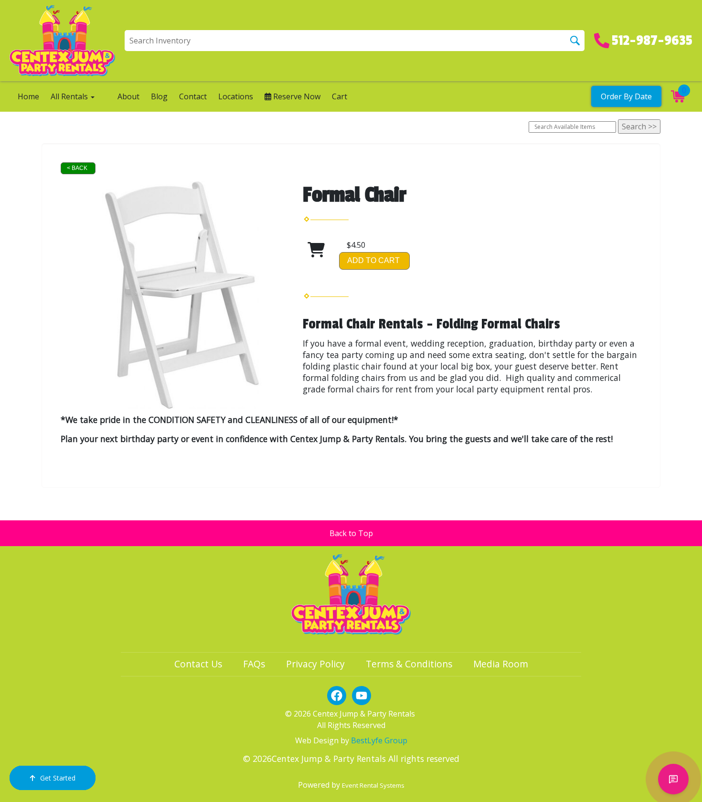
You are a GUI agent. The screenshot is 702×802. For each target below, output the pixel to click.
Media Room (500, 663)
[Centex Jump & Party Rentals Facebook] (336, 695)
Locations (235, 96)
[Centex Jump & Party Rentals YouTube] (361, 695)
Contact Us (198, 663)
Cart (339, 96)
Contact (193, 96)
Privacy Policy (315, 663)
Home (28, 96)
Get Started (57, 777)
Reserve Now (295, 96)
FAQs (254, 663)
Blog (159, 96)
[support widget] (673, 779)
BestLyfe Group (379, 740)
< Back (77, 168)
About (128, 96)
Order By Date (626, 96)
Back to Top (351, 533)
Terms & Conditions (409, 663)
